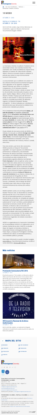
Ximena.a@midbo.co (20, 243)
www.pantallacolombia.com (8, 388)
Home (3, 6)
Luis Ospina (20, 127)
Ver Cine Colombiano (11, 7)
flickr (12, 367)
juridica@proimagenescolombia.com (22, 391)
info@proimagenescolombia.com (9, 386)
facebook (2, 367)
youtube (7, 367)
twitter (4, 367)
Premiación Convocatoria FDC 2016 (15, 271)
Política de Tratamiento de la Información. (20, 406)
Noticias (21, 7)
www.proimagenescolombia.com (9, 390)
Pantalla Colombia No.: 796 (11, 22)
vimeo (10, 367)
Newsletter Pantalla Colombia (11, 8)
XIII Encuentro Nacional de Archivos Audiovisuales (15, 322)
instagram (15, 367)
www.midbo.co (7, 241)
